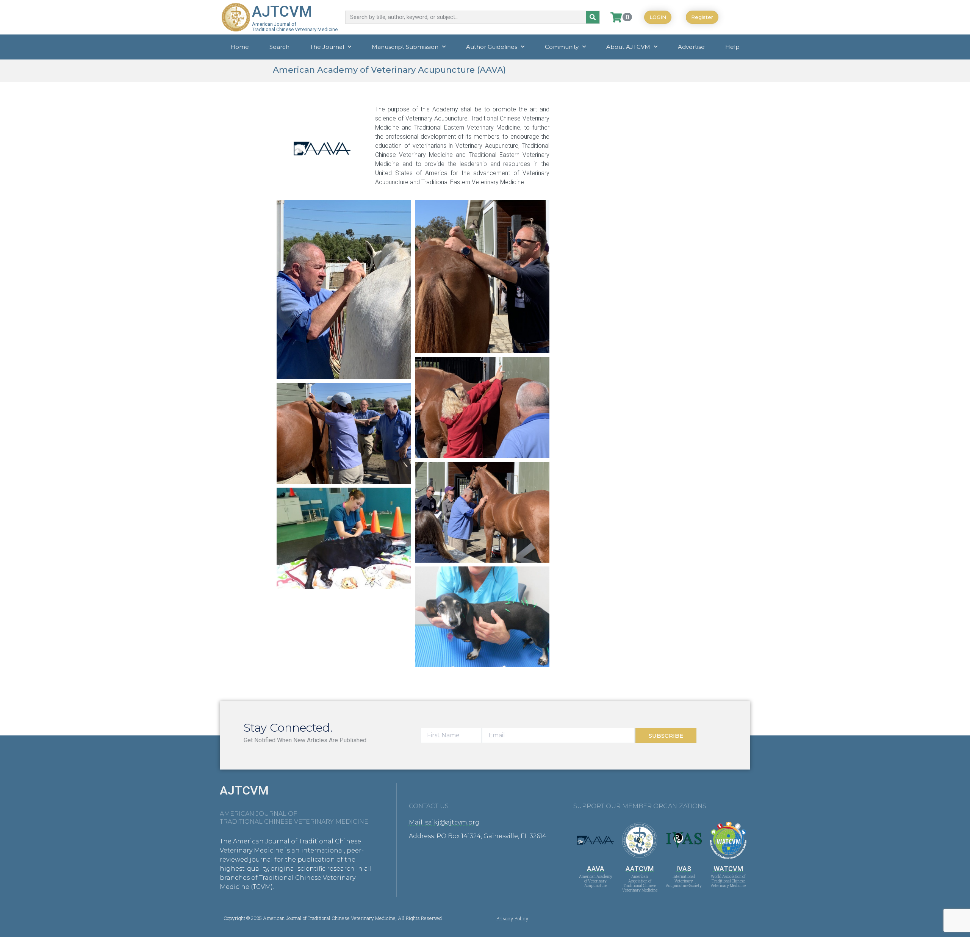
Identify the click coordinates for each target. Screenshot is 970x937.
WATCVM (728, 869)
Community (562, 46)
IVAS (683, 869)
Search (279, 46)
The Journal (327, 46)
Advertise (691, 46)
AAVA (595, 869)
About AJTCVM (628, 46)
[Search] (592, 17)
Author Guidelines (491, 46)
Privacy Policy (512, 918)
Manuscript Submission (405, 46)
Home (239, 46)
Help (732, 46)
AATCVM (640, 869)
